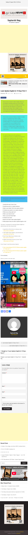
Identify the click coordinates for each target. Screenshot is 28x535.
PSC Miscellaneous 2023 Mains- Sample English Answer (13, 459)
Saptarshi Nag (14, 20)
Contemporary (13, 80)
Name (3, 386)
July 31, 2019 (10, 93)
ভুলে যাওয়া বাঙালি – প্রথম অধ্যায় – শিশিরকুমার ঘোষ (10, 497)
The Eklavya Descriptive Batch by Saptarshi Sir (11, 492)
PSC (22, 80)
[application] (14, 473)
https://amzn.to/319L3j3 (8, 241)
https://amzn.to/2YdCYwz (9, 234)
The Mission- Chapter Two (7, 494)
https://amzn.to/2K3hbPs (9, 230)
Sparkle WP (18, 533)
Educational (3, 97)
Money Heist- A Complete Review (8, 486)
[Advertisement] (14, 39)
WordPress (22, 531)
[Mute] (23, 479)
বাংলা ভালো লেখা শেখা (15, 83)
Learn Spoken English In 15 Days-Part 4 (17, 345)
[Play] (2, 479)
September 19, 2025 (16, 85)
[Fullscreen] (25, 479)
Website (3, 397)
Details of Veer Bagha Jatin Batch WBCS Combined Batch (13, 446)
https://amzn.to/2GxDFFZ (8, 237)
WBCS (16, 82)
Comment (4, 373)
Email (3, 392)
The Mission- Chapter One (7, 489)
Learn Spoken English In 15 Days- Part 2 (11, 342)
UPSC (13, 82)
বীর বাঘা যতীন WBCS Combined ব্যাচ (8, 449)
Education (19, 80)
